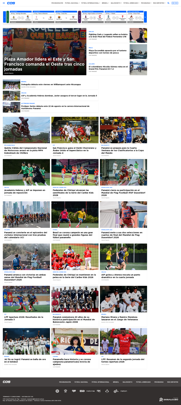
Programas (145, 3)
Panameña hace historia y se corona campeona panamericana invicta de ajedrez (72, 361)
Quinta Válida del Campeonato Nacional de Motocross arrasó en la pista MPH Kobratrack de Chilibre (25, 150)
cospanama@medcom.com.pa (35, 399)
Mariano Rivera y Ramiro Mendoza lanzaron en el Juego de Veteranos (119, 318)
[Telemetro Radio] (115, 392)
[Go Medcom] (90, 392)
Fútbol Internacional (90, 3)
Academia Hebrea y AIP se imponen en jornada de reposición (24, 191)
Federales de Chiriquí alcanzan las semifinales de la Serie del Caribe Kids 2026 (73, 192)
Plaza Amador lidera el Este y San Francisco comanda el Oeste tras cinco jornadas (44, 64)
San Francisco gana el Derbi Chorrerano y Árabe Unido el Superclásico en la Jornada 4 (74, 150)
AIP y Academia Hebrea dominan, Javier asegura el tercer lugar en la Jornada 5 (59, 96)
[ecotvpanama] (82, 392)
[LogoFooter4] (99, 392)
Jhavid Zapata (8, 73)
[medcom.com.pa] (124, 392)
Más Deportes (158, 3)
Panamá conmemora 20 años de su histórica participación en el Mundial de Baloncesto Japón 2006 (74, 319)
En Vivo (174, 3)
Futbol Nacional (71, 3)
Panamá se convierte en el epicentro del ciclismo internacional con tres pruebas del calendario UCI (25, 235)
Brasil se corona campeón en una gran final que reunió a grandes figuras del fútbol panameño (73, 235)
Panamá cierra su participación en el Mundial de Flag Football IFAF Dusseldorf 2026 (123, 192)
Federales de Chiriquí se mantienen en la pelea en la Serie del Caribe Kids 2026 (74, 275)
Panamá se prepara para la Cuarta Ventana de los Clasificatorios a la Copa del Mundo (122, 150)
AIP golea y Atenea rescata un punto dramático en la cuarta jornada (120, 275)
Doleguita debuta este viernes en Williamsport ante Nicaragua (51, 84)
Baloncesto (115, 3)
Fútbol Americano (130, 3)
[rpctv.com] (65, 392)
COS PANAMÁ (93, 39)
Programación (57, 3)
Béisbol (105, 3)
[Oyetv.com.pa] (74, 392)
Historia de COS (27, 396)
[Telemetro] (57, 392)
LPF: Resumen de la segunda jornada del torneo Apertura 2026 (122, 360)
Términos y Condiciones (11, 396)
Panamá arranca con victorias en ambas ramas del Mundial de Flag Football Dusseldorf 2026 (25, 277)
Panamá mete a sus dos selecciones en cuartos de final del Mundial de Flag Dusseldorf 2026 (121, 235)
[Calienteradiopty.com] (107, 392)
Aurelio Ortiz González (28, 87)
